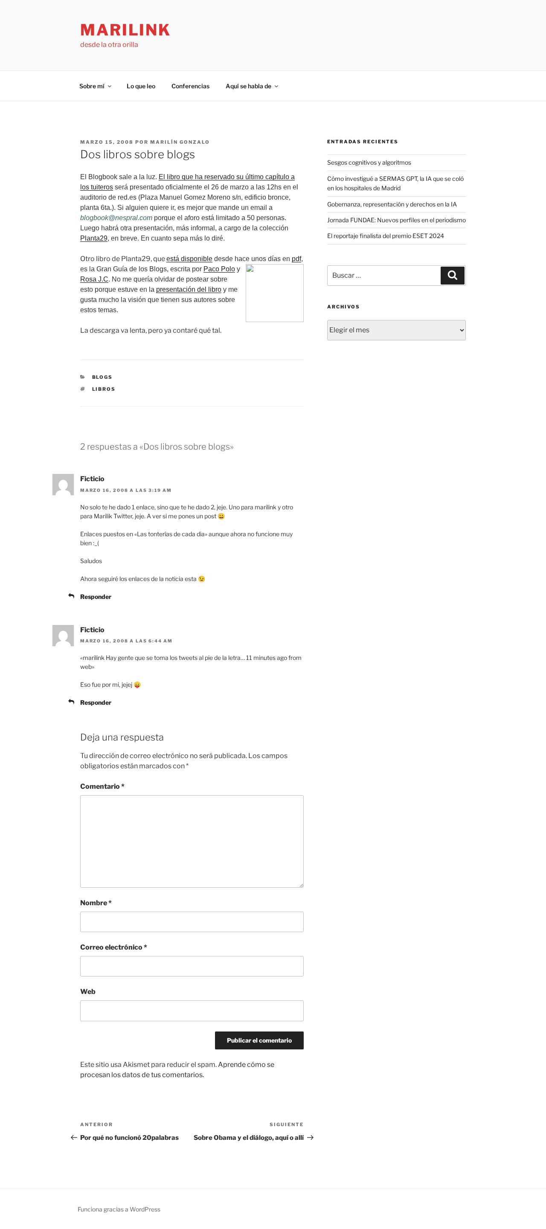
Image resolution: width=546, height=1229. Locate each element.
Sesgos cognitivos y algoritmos (369, 162)
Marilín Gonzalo (180, 142)
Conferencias (190, 86)
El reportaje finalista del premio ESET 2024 (385, 235)
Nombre (96, 903)
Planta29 (93, 238)
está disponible (189, 258)
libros (104, 389)
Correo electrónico (113, 947)
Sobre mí (92, 86)
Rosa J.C (94, 279)
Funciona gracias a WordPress (119, 1209)
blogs (102, 377)
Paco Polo (219, 269)
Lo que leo (141, 86)
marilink (125, 29)
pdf (296, 258)
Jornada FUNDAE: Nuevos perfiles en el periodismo (396, 220)
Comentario (102, 786)
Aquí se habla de (248, 86)
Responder (95, 596)
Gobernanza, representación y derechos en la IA (392, 204)
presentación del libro (188, 289)
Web (88, 992)
